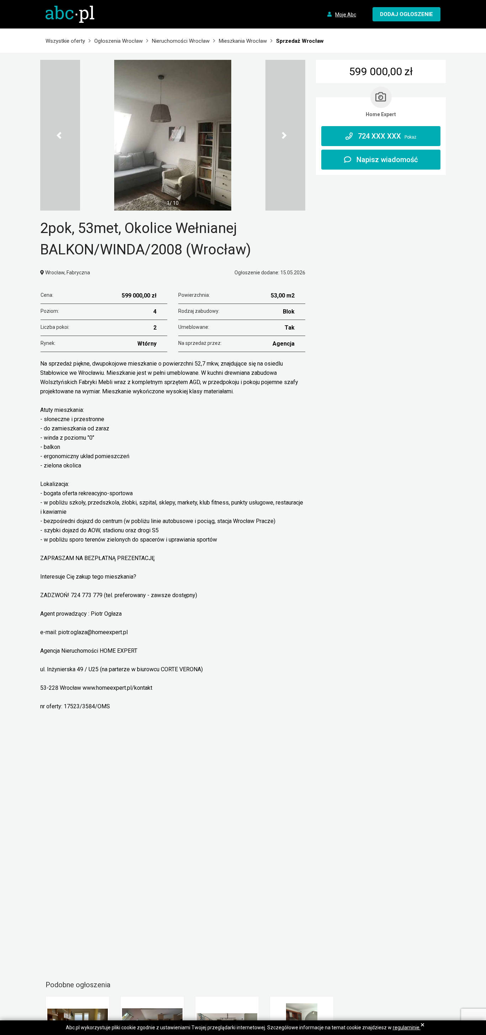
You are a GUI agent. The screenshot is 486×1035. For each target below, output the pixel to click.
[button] (60, 135)
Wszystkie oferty (65, 41)
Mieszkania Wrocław (243, 41)
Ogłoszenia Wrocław (118, 41)
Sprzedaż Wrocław (300, 41)
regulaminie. (407, 1027)
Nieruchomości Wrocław (181, 41)
